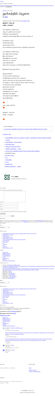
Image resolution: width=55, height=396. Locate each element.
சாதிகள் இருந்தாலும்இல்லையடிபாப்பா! (14, 265)
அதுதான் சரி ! (9, 164)
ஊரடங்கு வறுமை (42, 129)
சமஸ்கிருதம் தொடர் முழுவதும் (5, 315)
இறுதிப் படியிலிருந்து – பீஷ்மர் (13, 166)
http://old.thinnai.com (13, 311)
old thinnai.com (26, 221)
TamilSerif (14, 313)
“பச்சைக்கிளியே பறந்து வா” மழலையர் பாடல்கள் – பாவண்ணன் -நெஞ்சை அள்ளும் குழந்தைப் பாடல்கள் (19, 233)
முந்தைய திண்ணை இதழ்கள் (34, 371)
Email (1, 206)
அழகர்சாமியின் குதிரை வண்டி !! (13, 142)
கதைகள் (29, 5)
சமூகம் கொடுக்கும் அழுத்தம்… (13, 267)
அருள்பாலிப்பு (8, 159)
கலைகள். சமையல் (34, 5)
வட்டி (6, 157)
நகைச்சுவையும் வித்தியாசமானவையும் (47, 5)
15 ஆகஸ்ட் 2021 (25, 20)
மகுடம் (7, 162)
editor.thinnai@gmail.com (40, 220)
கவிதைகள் (39, 5)
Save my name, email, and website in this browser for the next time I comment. (14, 211)
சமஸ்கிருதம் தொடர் (33, 370)
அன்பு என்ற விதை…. (12, 273)
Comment (2, 201)
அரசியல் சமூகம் (2, 5)
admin (6, 17)
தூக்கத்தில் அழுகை (6, 240)
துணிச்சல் (37, 269)
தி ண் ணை (2, 1)
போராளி (10, 271)
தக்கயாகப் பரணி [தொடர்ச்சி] (12, 146)
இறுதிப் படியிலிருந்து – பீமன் (13, 148)
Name (1, 204)
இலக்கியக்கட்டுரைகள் (17, 5)
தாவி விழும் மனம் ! (10, 144)
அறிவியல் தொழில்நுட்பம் (9, 5)
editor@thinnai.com (24, 220)
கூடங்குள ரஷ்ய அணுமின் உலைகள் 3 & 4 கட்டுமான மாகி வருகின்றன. (21, 129)
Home (30, 367)
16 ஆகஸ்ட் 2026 (9, 6)
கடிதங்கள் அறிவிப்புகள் (24, 5)
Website (1, 209)
